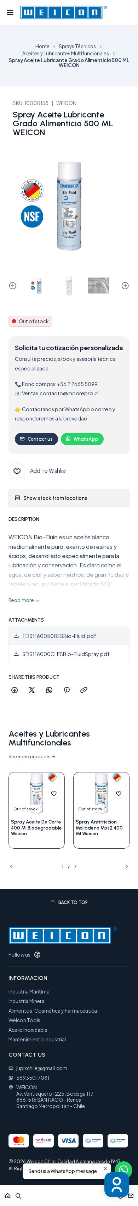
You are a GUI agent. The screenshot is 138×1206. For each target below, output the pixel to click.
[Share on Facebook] (14, 690)
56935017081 (33, 1077)
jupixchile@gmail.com (41, 1068)
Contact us (40, 439)
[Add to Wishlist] (53, 793)
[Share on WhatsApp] (49, 690)
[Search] (18, 1193)
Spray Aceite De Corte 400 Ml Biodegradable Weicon (36, 828)
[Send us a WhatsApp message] (123, 1170)
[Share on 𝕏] (32, 690)
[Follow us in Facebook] (37, 954)
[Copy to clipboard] (84, 690)
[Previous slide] (13, 286)
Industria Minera (26, 1001)
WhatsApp (86, 439)
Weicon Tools (24, 1020)
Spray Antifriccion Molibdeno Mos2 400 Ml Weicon (99, 828)
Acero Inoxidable (27, 1029)
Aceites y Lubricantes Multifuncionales (65, 53)
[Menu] (10, 12)
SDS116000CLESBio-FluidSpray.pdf (66, 654)
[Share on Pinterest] (67, 690)
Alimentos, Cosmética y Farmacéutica (52, 1010)
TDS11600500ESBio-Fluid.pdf (59, 636)
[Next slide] (124, 286)
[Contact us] (131, 1193)
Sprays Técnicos (77, 46)
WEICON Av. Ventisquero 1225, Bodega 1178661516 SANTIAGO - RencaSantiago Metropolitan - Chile (54, 1096)
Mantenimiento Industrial (37, 1039)
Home (42, 46)
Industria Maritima (29, 991)
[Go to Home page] (63, 12)
